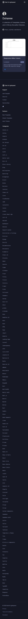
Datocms (4, 226)
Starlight (5, 498)
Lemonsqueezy (6, 345)
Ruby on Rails (6, 455)
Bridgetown (5, 176)
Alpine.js (5, 130)
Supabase (4, 514)
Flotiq (4, 276)
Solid (4, 495)
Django (4, 239)
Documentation (6, 245)
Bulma (4, 183)
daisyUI (4, 220)
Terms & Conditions (7, 611)
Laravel (4, 342)
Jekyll (4, 333)
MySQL (4, 576)
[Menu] (25, 2)
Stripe (4, 508)
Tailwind (4, 526)
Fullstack (5, 292)
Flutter (4, 280)
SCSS (3, 483)
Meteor (4, 373)
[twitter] (14, 106)
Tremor (4, 539)
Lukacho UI (5, 355)
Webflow (4, 564)
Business (4, 186)
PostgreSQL (5, 573)
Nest (3, 386)
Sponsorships (5, 103)
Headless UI (5, 317)
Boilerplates (6, 170)
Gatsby (4, 298)
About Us (4, 96)
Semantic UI (5, 486)
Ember (4, 261)
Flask (4, 273)
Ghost (4, 305)
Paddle (4, 411)
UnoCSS (4, 545)
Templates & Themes (8, 533)
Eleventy (4, 258)
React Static (6, 467)
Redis (4, 570)
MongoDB (4, 383)
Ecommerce (5, 251)
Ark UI (4, 145)
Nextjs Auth (5, 392)
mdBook (4, 367)
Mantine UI (5, 358)
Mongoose (4, 592)
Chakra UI (5, 192)
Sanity (4, 480)
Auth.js (4, 155)
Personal (4, 433)
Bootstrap (5, 173)
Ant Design (5, 142)
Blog (3, 167)
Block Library (6, 164)
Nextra (4, 398)
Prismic (4, 445)
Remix (4, 470)
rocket (4, 473)
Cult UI (4, 217)
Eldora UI (5, 255)
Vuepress (4, 558)
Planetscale (5, 436)
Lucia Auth (5, 351)
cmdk (3, 201)
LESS (3, 348)
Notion (4, 405)
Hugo (3, 330)
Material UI (5, 364)
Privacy (4, 608)
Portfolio (5, 439)
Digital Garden (6, 230)
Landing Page (6, 339)
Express (4, 264)
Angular (4, 136)
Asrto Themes (6, 121)
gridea (4, 308)
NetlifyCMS (5, 389)
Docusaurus (5, 248)
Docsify (4, 242)
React (4, 458)
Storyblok (5, 501)
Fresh (4, 289)
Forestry (4, 283)
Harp (3, 314)
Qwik (3, 448)
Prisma (4, 442)
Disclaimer (5, 615)
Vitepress (5, 551)
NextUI (4, 401)
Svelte (4, 520)
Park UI (4, 426)
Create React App (7, 214)
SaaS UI (4, 476)
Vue (3, 554)
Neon (3, 583)
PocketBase (5, 595)
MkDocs (4, 380)
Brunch (4, 180)
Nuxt (3, 408)
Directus (4, 236)
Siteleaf (4, 492)
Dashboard (5, 223)
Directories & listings (9, 233)
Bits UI (4, 161)
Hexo (3, 320)
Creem (4, 420)
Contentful (5, 205)
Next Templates (6, 115)
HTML (3, 326)
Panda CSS (5, 423)
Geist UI (4, 301)
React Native (6, 464)
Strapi (4, 505)
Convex (4, 208)
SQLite (4, 579)
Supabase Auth (6, 517)
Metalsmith (5, 370)
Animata (4, 139)
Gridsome (4, 311)
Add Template (6, 93)
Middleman (5, 376)
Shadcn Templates (7, 118)
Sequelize (5, 589)
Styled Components (7, 511)
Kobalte (4, 336)
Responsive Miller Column (12, 58)
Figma (4, 267)
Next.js (4, 395)
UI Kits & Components (8, 542)
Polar (4, 414)
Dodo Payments (6, 417)
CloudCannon (5, 198)
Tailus (4, 523)
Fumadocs (4, 295)
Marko (4, 361)
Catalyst (4, 189)
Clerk (4, 195)
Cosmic (4, 211)
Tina (3, 536)
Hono (3, 323)
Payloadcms (5, 430)
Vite (3, 548)
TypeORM (4, 586)
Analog (4, 133)
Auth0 (4, 151)
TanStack (4, 530)
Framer (4, 286)
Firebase (4, 270)
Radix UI (4, 451)
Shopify (4, 489)
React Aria (5, 461)
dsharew (7, 62)
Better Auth (5, 158)
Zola (3, 567)
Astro (4, 148)
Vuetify (4, 561)
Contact (4, 99)
